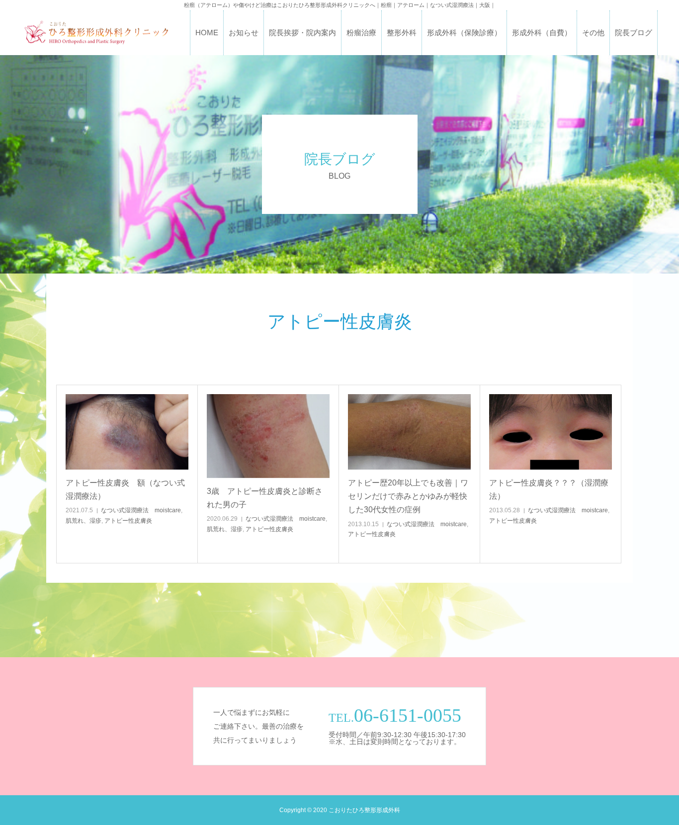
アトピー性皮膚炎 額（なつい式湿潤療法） (125, 489)
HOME (206, 32)
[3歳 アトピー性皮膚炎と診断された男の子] (268, 436)
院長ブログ (633, 32)
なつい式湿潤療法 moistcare (141, 510)
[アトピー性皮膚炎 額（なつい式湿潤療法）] (127, 432)
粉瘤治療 (361, 32)
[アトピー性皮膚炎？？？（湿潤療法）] (550, 432)
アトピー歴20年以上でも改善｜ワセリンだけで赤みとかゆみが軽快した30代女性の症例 (408, 496)
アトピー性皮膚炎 (128, 520)
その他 (593, 32)
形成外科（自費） (542, 32)
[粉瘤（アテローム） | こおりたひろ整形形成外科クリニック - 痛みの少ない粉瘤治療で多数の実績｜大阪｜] (96, 33)
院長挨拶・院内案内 (302, 32)
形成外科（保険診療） (464, 32)
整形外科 (402, 32)
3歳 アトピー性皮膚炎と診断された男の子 (265, 498)
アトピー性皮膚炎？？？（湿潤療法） (548, 489)
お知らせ (243, 32)
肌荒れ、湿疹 (83, 520)
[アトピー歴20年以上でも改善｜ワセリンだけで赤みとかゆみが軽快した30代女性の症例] (409, 432)
